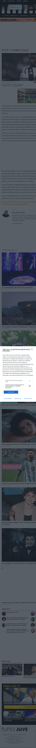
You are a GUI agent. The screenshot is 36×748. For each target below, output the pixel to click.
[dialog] (18, 374)
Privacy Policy (28, 398)
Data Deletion (8, 398)
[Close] (32, 349)
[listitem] (18, 381)
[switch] (29, 386)
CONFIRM (11, 392)
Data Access (18, 398)
